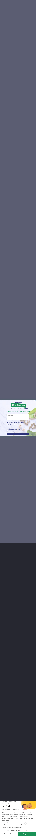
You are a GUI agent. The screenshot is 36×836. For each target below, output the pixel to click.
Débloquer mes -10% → (18, 434)
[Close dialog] (35, 400)
